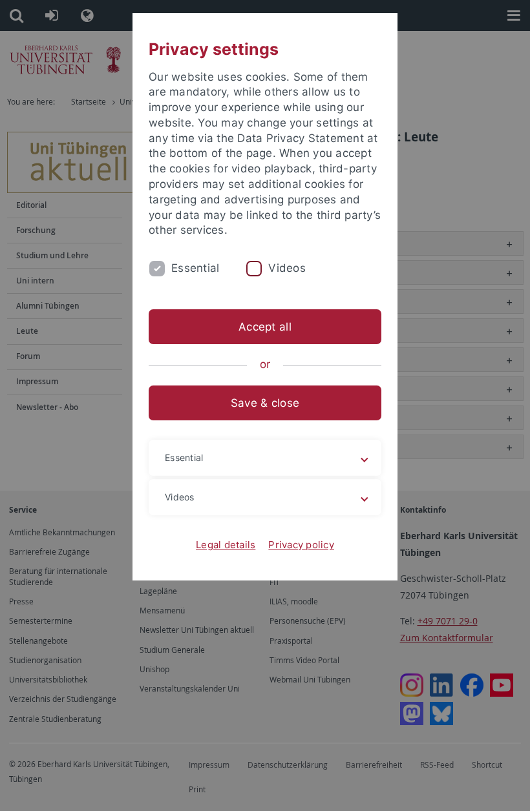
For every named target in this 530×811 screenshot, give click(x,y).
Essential (195, 268)
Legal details (225, 545)
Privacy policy (301, 545)
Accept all (265, 326)
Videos (287, 268)
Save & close (265, 402)
